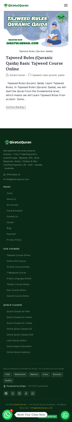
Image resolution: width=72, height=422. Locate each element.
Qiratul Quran (17, 75)
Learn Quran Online (16, 340)
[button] (7, 415)
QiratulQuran (20, 404)
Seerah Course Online (18, 296)
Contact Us (12, 216)
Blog (9, 228)
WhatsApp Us (13, 174)
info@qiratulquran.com (41, 408)
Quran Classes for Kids (18, 311)
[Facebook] (6, 393)
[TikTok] (26, 393)
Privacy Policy (14, 240)
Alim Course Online (16, 290)
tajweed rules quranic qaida (48, 75)
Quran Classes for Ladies (19, 323)
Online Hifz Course (16, 261)
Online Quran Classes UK (19, 329)
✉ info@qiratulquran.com (16, 179)
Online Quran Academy (18, 352)
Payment (11, 234)
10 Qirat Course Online (18, 267)
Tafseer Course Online (18, 284)
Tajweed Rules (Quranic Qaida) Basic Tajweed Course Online (34, 63)
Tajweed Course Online (18, 255)
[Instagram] (19, 393)
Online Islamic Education (19, 346)
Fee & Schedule (15, 210)
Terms (33, 416)
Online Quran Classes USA (20, 334)
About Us (11, 199)
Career (10, 222)
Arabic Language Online (19, 278)
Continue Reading (16, 107)
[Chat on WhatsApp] (65, 415)
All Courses (12, 205)
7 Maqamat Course (16, 272)
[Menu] (66, 5)
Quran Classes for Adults (19, 317)
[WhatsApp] (32, 393)
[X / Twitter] (12, 393)
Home (10, 193)
